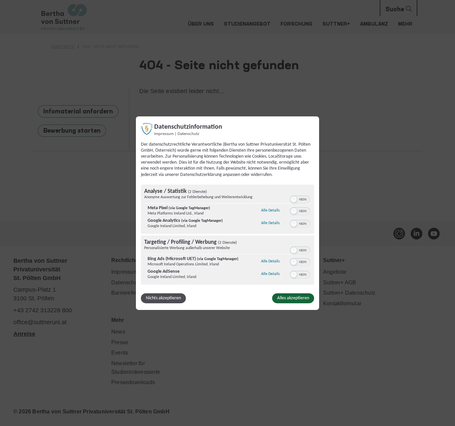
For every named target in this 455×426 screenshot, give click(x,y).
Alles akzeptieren (293, 298)
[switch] (300, 199)
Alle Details (270, 210)
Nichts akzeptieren (163, 298)
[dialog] (227, 213)
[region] (227, 235)
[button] (294, 200)
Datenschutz (188, 134)
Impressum (164, 134)
